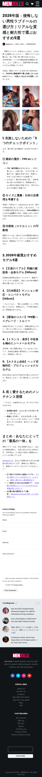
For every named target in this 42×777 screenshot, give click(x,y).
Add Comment (8, 554)
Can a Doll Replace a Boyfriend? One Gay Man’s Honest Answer (23, 620)
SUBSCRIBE (20, 756)
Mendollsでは (7, 461)
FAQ (21, 705)
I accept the (14, 585)
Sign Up (21, 721)
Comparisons (31, 44)
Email (4, 531)
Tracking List (21, 729)
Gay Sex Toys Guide (21, 700)
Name (4, 520)
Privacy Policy (18, 585)
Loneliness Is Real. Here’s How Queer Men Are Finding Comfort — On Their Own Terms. (24, 640)
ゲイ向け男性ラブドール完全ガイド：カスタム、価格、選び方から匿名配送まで (23, 477)
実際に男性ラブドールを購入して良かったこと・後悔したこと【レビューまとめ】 (25, 630)
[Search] (27, 3)
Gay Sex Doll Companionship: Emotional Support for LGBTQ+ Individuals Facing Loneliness (23, 611)
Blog (21, 703)
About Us (21, 689)
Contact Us (21, 691)
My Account (21, 718)
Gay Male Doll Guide (21, 697)
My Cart (21, 723)
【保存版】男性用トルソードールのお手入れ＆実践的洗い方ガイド (23, 486)
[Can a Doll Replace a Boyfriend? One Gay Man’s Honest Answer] (5, 621)
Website (5, 542)
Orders (21, 726)
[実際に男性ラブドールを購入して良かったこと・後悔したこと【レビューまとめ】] (5, 629)
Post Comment (10, 590)
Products (21, 694)
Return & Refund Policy (21, 735)
